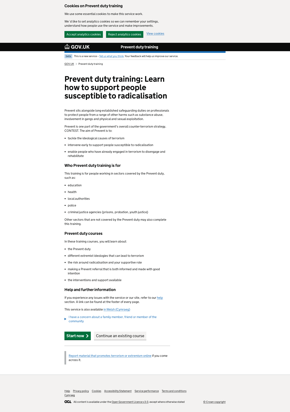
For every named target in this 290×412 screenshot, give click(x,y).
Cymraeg (69, 395)
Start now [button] (75, 335)
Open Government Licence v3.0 (130, 401)
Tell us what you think (111, 56)
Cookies (96, 391)
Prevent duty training (139, 46)
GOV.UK (69, 63)
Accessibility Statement (118, 391)
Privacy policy (81, 391)
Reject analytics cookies (124, 34)
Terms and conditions (174, 391)
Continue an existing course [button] (120, 335)
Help (67, 391)
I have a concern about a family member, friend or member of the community (113, 319)
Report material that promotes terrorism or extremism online (110, 356)
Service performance (147, 391)
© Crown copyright (214, 401)
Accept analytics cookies (83, 34)
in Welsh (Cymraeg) (117, 309)
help (160, 298)
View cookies (155, 33)
